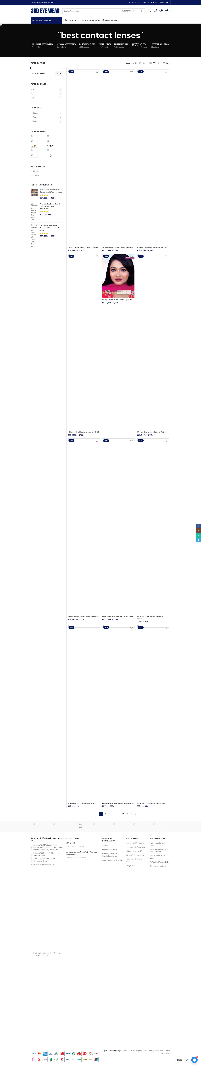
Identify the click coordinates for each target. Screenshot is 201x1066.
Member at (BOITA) (109, 850)
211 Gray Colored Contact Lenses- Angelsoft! (83, 247)
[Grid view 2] (150, 63)
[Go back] (55, 35)
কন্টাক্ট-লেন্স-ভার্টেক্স (71, 843)
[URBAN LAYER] (61, 826)
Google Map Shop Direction (112, 860)
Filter (59, 73)
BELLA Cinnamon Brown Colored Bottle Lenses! (118, 803)
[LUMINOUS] (120, 826)
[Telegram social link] (138, 2)
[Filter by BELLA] (54, 141)
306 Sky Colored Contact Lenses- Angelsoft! (117, 299)
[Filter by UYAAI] (54, 137)
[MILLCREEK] (100, 826)
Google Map (130, 866)
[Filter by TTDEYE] (54, 155)
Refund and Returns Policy (160, 862)
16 (131, 814)
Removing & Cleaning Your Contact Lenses (160, 850)
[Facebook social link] (129, 2)
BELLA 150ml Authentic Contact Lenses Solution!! (150, 617)
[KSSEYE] (160, 826)
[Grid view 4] (158, 63)
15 (127, 814)
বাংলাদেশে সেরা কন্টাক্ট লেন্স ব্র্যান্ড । (135, 843)
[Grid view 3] (154, 63)
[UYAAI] (41, 826)
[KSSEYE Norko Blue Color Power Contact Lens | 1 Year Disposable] (34, 194)
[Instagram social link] (132, 2)
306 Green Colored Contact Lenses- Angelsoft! (83, 432)
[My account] (150, 11)
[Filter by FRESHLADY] (54, 146)
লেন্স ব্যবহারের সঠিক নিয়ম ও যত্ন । (135, 847)
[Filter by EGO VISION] (38, 151)
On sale (36, 171)
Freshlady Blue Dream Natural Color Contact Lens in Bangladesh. (50, 206)
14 (123, 814)
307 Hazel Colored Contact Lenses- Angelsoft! (83, 616)
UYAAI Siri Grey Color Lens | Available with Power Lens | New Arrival (50, 227)
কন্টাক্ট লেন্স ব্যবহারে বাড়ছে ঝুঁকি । (135, 851)
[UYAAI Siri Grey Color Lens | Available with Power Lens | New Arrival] (34, 235)
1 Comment (80, 846)
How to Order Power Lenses (157, 857)
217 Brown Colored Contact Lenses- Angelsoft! (117, 247)
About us (105, 846)
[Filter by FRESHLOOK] (54, 151)
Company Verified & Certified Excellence (109, 855)
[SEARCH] (142, 11)
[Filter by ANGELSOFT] (38, 137)
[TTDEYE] (80, 826)
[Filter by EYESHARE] (38, 141)
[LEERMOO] (140, 826)
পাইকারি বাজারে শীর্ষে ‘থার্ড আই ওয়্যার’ (134, 860)
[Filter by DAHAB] (38, 146)
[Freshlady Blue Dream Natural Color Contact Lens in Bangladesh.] (34, 212)
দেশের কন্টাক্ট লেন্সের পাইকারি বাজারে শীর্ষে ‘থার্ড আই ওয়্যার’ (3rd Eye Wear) (81, 853)
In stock (36, 175)
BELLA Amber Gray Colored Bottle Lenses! (82, 803)
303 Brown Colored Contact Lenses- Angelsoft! (152, 247)
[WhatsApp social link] (135, 2)
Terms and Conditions (158, 866)
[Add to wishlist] (97, 72)
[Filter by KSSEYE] (38, 155)
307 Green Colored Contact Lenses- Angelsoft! (152, 432)
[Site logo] (45, 11)
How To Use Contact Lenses (157, 844)
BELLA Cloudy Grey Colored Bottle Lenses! (151, 803)
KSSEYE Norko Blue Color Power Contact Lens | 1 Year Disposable (51, 191)
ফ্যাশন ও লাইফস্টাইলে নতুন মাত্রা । (135, 855)
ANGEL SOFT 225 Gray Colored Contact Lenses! (118, 616)
